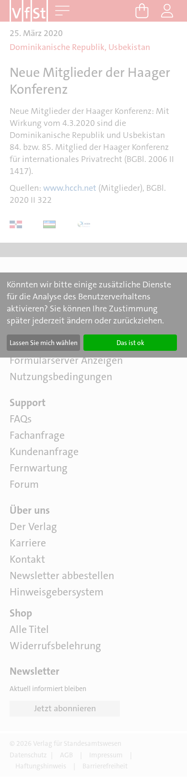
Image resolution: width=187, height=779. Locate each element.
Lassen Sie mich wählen (44, 342)
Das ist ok (130, 342)
